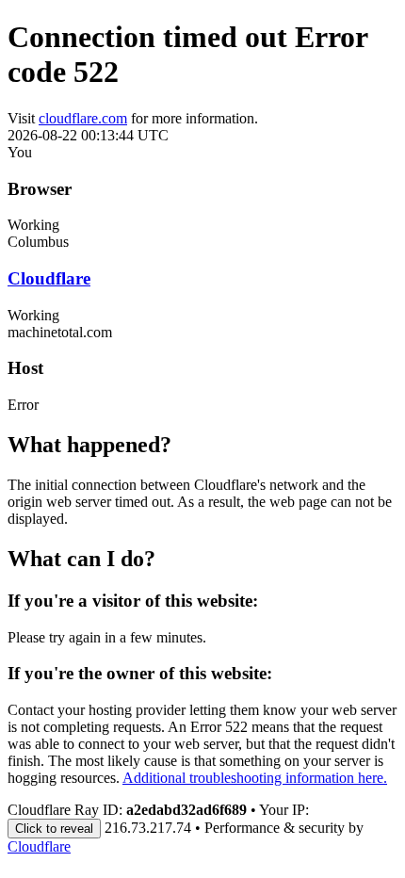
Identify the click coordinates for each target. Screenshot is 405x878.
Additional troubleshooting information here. (254, 778)
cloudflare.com (83, 118)
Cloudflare (49, 278)
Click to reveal (54, 828)
